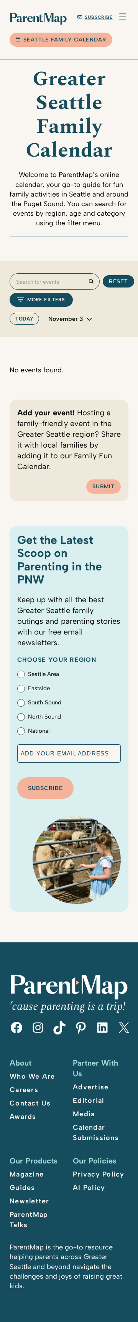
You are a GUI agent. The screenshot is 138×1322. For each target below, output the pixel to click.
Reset (118, 281)
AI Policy (89, 1187)
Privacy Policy (99, 1174)
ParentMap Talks (29, 1219)
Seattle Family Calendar (64, 39)
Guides (22, 1187)
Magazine (27, 1174)
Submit (103, 486)
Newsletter (29, 1201)
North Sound (44, 716)
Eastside (39, 688)
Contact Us (30, 1103)
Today (24, 319)
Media (84, 1114)
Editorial (88, 1100)
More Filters (46, 299)
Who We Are (32, 1076)
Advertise (90, 1087)
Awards (23, 1116)
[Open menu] (122, 17)
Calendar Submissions (96, 1132)
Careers (24, 1090)
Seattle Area (43, 674)
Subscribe (99, 17)
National (38, 730)
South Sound (44, 702)
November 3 (65, 319)
